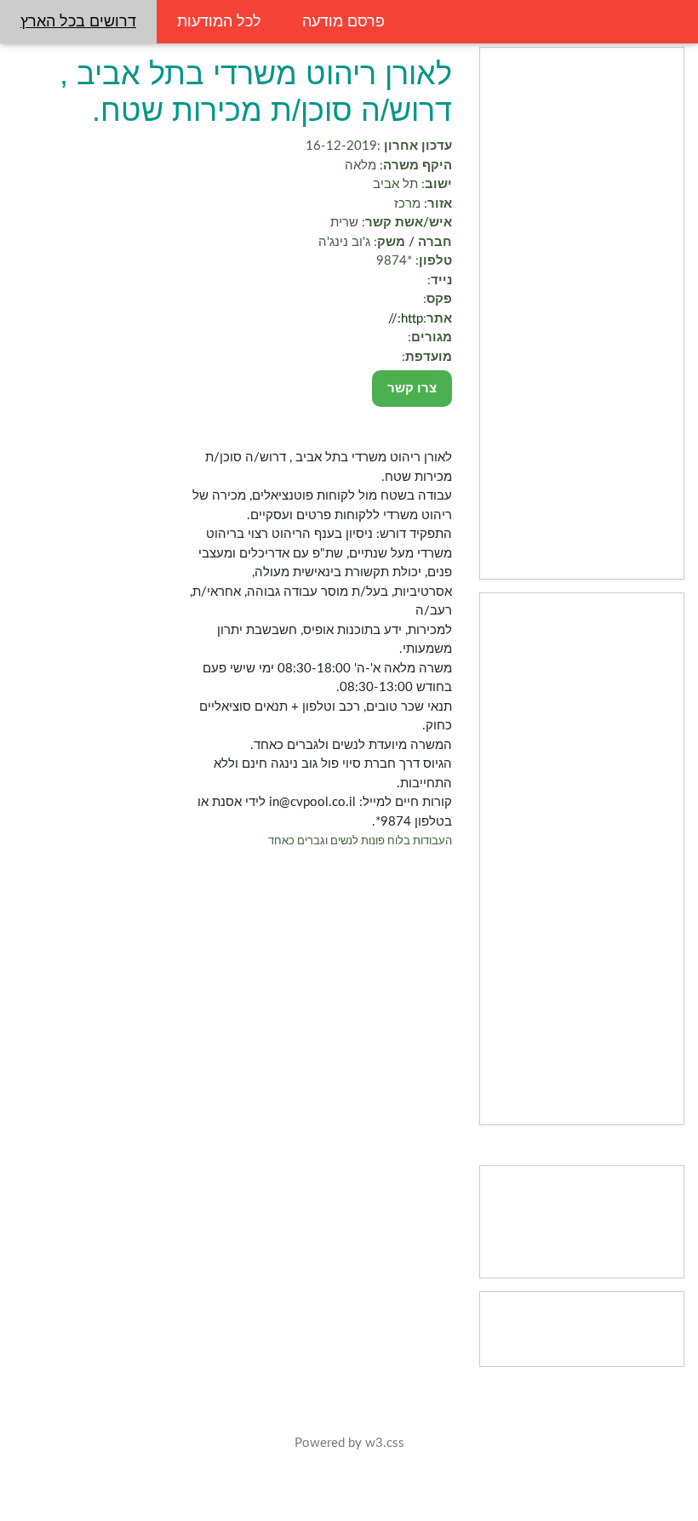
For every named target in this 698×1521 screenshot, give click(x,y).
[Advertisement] (582, 313)
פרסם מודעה (343, 21)
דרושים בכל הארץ (78, 21)
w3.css (384, 1443)
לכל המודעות (219, 21)
